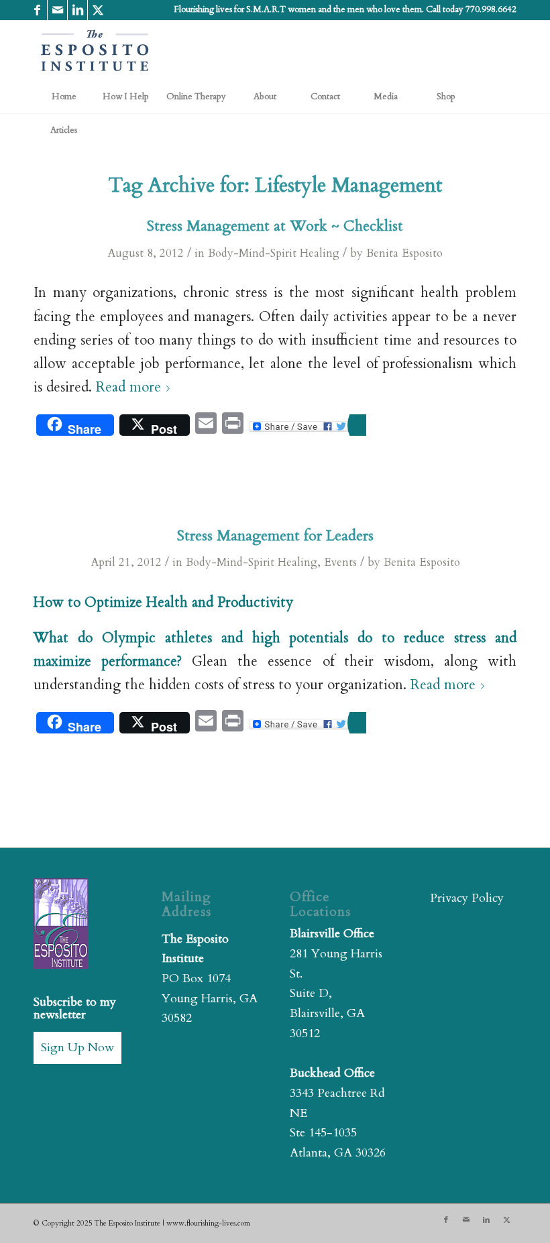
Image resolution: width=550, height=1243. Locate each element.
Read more (128, 387)
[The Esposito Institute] (95, 50)
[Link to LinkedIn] (77, 10)
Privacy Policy (467, 898)
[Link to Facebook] (37, 10)
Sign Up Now (77, 1047)
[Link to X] (98, 10)
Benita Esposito (404, 253)
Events (340, 562)
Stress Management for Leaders (275, 536)
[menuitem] (64, 96)
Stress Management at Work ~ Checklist (275, 226)
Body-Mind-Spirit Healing (273, 253)
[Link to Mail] (57, 10)
